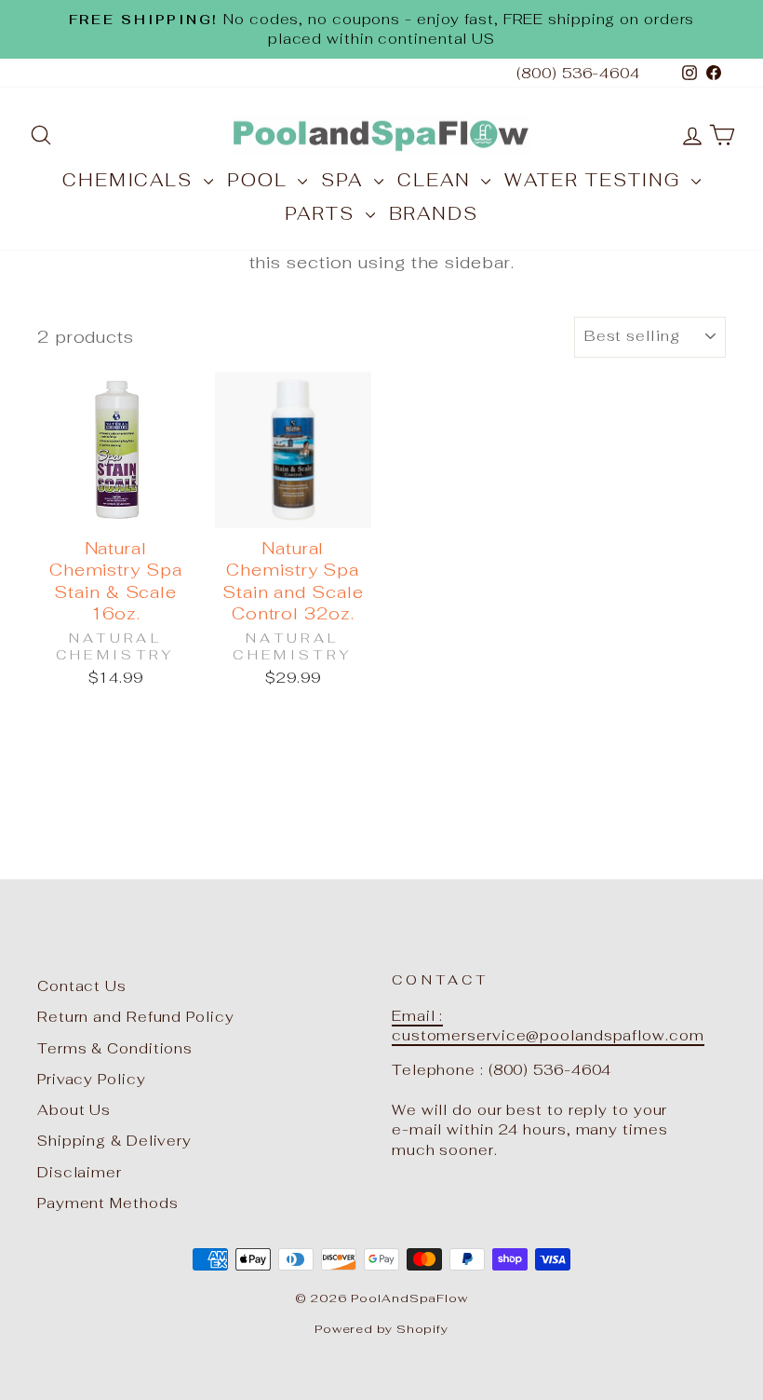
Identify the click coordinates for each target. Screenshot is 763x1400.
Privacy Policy (91, 1079)
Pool (260, 180)
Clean (436, 180)
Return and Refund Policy (135, 1017)
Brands (433, 213)
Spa (345, 180)
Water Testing (595, 180)
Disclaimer (79, 1172)
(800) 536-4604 (578, 73)
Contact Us (82, 986)
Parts (322, 213)
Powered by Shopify (381, 1329)
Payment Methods (108, 1203)
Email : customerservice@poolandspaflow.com (548, 1025)
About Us (74, 1110)
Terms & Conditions (115, 1048)
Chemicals (130, 180)
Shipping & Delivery (114, 1140)
